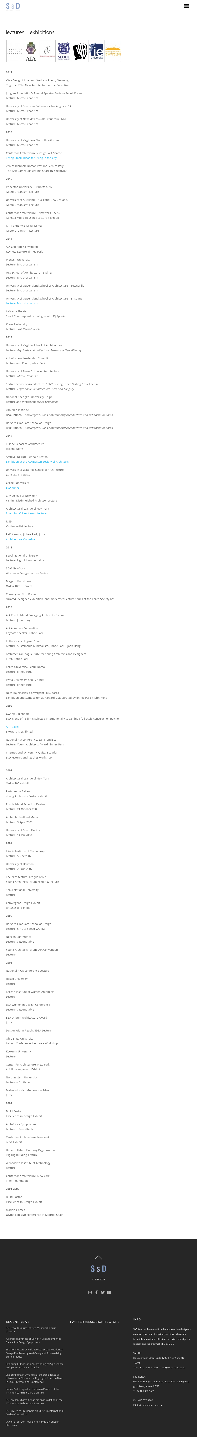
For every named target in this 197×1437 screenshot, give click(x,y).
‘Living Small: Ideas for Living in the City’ (31, 158)
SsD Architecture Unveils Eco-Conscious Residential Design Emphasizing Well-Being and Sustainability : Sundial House (34, 1353)
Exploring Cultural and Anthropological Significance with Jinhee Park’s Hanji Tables (34, 1365)
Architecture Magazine (20, 539)
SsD (97, 1279)
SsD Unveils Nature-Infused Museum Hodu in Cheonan (31, 1329)
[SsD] (14, 8)
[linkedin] (109, 1291)
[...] (163, 1343)
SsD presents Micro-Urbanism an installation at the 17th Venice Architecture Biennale (34, 1401)
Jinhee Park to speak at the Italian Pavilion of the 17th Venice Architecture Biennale (32, 1390)
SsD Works (12, 487)
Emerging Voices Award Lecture (26, 513)
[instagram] (90, 1291)
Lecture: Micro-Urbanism (22, 303)
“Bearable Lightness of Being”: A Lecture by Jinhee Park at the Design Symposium (33, 1340)
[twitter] (103, 1291)
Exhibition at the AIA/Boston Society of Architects (37, 461)
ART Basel (12, 727)
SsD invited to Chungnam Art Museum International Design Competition (34, 1412)
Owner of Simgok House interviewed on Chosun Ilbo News (32, 1423)
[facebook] (96, 1291)
